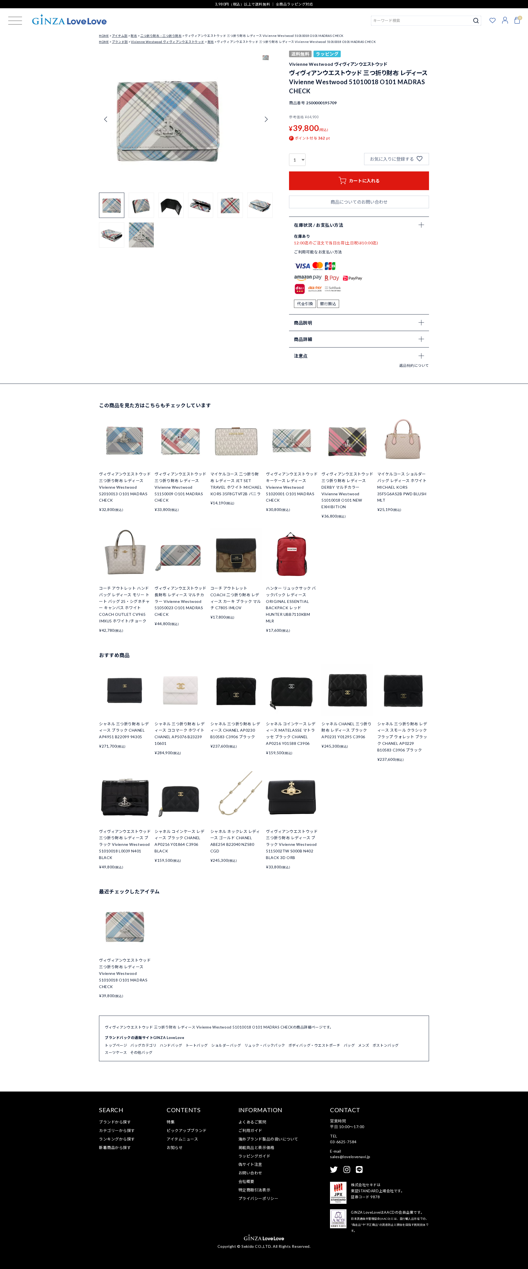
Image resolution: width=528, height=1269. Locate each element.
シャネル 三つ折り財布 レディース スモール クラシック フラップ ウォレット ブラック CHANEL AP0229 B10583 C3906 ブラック (402, 736)
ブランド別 (120, 41)
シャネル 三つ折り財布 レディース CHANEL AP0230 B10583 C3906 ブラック (235, 730)
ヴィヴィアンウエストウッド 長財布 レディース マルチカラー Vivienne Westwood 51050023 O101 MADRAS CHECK (180, 601)
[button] (266, 119)
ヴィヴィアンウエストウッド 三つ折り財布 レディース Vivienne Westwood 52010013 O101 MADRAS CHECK (125, 487)
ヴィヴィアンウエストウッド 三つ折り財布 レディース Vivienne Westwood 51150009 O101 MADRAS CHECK (180, 487)
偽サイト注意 (250, 1164)
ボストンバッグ (386, 1045)
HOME (104, 35)
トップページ (116, 1045)
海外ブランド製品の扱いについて (268, 1139)
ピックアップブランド (187, 1130)
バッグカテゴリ (143, 1045)
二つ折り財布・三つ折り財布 (161, 35)
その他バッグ (141, 1052)
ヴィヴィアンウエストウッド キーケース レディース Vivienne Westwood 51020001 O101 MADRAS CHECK (292, 487)
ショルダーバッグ (226, 1045)
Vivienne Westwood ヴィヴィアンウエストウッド (167, 41)
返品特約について (414, 365)
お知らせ (175, 1147)
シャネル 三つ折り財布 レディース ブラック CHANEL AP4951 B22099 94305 (124, 730)
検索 (476, 20)
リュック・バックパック (264, 1045)
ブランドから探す (115, 1122)
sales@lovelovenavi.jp (350, 1156)
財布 (134, 35)
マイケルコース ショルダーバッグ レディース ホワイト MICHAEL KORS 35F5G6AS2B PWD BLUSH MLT (402, 487)
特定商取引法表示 (254, 1190)
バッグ (349, 1045)
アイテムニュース (182, 1139)
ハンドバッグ (171, 1045)
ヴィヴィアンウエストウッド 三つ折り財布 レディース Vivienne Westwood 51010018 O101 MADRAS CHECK (125, 973)
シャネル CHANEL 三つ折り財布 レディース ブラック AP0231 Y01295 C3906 (346, 730)
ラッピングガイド (254, 1156)
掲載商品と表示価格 (256, 1147)
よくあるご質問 (252, 1122)
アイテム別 (120, 35)
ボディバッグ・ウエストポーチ (314, 1045)
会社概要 (246, 1181)
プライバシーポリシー (258, 1198)
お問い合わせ (250, 1172)
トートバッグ (197, 1045)
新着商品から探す (115, 1147)
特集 (171, 1122)
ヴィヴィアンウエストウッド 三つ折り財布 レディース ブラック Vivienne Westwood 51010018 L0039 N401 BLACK (125, 844)
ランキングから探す (117, 1139)
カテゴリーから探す (117, 1130)
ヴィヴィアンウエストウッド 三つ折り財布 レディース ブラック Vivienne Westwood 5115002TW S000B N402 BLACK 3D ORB (292, 844)
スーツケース (116, 1052)
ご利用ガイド (250, 1130)
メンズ (363, 1045)
